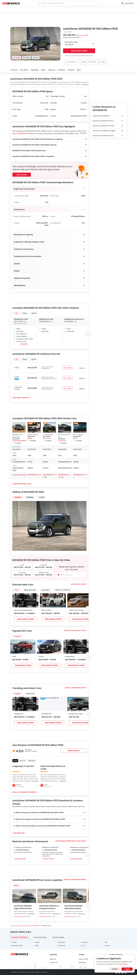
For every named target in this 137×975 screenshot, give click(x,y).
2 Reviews (69, 32)
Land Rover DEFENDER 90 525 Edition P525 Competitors (33, 156)
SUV (16, 590)
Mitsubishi (61, 942)
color (42, 497)
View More (24, 344)
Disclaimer (82, 962)
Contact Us (53, 962)
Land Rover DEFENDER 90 (19, 440)
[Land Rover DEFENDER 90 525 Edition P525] (19, 427)
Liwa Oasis (22, 573)
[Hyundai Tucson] (49, 647)
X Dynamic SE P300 (18, 388)
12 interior (27, 57)
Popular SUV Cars (78, 630)
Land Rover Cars (78, 688)
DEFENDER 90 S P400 (46, 319)
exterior (19, 497)
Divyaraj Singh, (18, 916)
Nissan (37, 942)
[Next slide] (58, 44)
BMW (37, 946)
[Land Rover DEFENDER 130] (49, 698)
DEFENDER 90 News (78, 880)
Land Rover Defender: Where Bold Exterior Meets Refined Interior (73, 907)
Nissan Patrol (46, 610)
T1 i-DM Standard (48, 435)
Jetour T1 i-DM (47, 438)
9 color (36, 57)
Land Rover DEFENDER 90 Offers (103, 126)
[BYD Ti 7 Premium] (80, 427)
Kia (106, 942)
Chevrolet (61, 946)
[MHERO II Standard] (34, 427)
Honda (107, 946)
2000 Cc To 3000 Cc (62, 590)
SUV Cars (81, 584)
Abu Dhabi (84, 35)
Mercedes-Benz (17, 946)
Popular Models (58, 937)
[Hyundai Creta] (23, 647)
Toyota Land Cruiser (76, 610)
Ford (83, 946)
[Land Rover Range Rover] (25, 600)
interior (31, 497)
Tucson (41, 656)
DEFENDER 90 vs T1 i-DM (50, 476)
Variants (71, 70)
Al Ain (22, 565)
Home (12, 926)
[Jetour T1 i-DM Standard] (49, 427)
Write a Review (21, 175)
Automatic (45, 590)
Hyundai (84, 942)
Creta (14, 656)
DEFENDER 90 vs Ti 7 (80, 476)
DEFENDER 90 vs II (34, 475)
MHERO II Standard (33, 435)
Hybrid (33, 313)
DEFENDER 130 (46, 714)
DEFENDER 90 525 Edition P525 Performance (29, 151)
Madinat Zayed (43, 573)
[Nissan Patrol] (53, 600)
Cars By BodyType (40, 937)
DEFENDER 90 (36, 926)
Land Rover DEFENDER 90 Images (104, 131)
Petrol (25, 313)
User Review (72, 62)
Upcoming (30, 693)
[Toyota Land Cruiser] (80, 600)
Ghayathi (43, 565)
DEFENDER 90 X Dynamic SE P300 (74, 319)
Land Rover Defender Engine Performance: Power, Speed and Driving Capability (23, 907)
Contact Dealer (20, 859)
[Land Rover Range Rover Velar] (80, 704)
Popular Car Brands (19, 937)
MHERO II (30, 438)
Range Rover (69, 656)
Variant (93, 62)
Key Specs (24, 70)
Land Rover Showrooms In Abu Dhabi (70, 841)
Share (103, 62)
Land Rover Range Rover (23, 610)
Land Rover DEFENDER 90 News (103, 136)
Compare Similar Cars (21, 484)
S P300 (16, 368)
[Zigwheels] (11, 3)
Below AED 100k (30, 590)
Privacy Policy (83, 959)
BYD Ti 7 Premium (78, 435)
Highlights (35, 70)
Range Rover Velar (76, 714)
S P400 (16, 377)
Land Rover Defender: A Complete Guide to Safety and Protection (49, 907)
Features (51, 70)
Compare (61, 70)
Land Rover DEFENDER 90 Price (103, 121)
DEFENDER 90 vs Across (64, 476)
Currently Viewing (19, 475)
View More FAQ (18, 833)
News (16, 885)
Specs (43, 70)
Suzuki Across (62, 440)
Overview (14, 70)
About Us (53, 959)
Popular (17, 693)
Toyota (14, 942)
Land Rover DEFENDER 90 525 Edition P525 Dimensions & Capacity (37, 139)
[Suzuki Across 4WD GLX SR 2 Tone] (64, 427)
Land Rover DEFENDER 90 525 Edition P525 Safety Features (34, 145)
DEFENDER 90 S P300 (21, 319)
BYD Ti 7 (75, 438)
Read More (85, 84)
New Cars (18, 926)
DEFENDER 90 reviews (27, 792)
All (16, 313)
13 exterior (17, 57)
